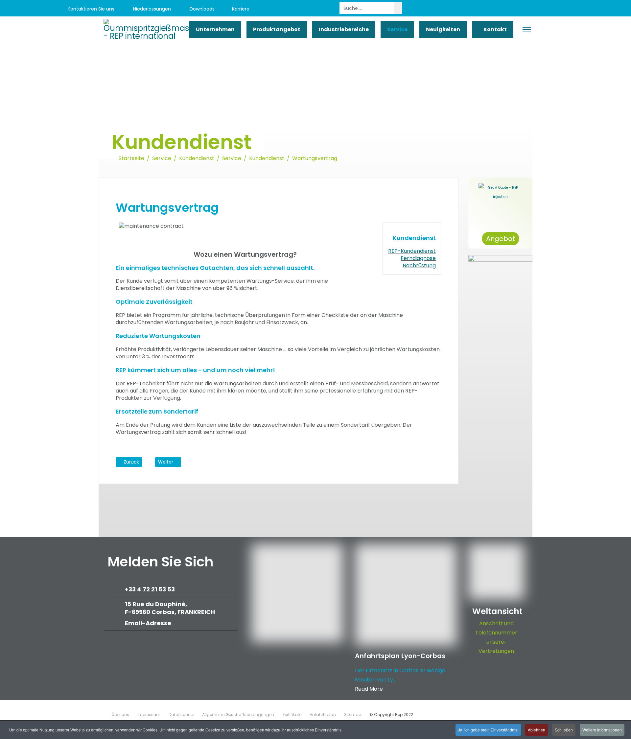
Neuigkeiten (443, 29)
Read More (369, 689)
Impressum (148, 714)
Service (397, 29)
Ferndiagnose (418, 258)
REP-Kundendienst (412, 251)
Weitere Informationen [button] (602, 729)
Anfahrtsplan (323, 714)
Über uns (120, 714)
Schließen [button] (564, 729)
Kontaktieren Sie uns (90, 9)
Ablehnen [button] (536, 729)
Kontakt (494, 29)
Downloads (201, 9)
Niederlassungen (151, 9)
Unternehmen (215, 29)
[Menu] (527, 29)
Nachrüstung (419, 265)
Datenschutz (181, 714)
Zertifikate (291, 714)
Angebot (500, 238)
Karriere (240, 9)
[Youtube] (538, 9)
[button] (435, 473)
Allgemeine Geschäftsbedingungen (238, 714)
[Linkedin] (553, 9)
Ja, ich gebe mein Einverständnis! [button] (488, 729)
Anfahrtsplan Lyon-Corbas (400, 655)
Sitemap (352, 714)
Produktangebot (276, 29)
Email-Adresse (148, 623)
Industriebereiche (344, 29)
